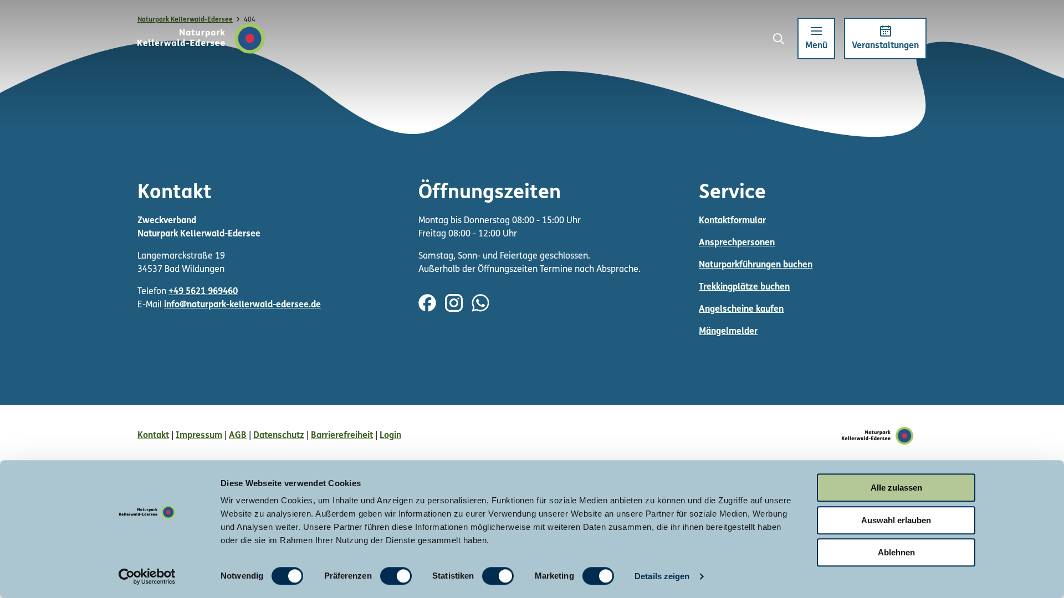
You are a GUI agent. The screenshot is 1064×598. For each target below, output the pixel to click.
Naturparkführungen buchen (755, 265)
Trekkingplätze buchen (744, 287)
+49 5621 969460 (203, 291)
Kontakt (153, 435)
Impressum (199, 435)
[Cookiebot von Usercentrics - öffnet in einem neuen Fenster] (147, 576)
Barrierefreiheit (342, 435)
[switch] (396, 576)
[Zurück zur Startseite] (201, 38)
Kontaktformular (732, 220)
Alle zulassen (896, 487)
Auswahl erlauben (896, 520)
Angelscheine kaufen (741, 309)
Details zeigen (662, 576)
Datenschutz (278, 435)
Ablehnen (896, 552)
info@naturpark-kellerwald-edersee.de (242, 305)
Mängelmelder (728, 331)
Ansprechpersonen (737, 243)
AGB (238, 435)
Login (390, 435)
